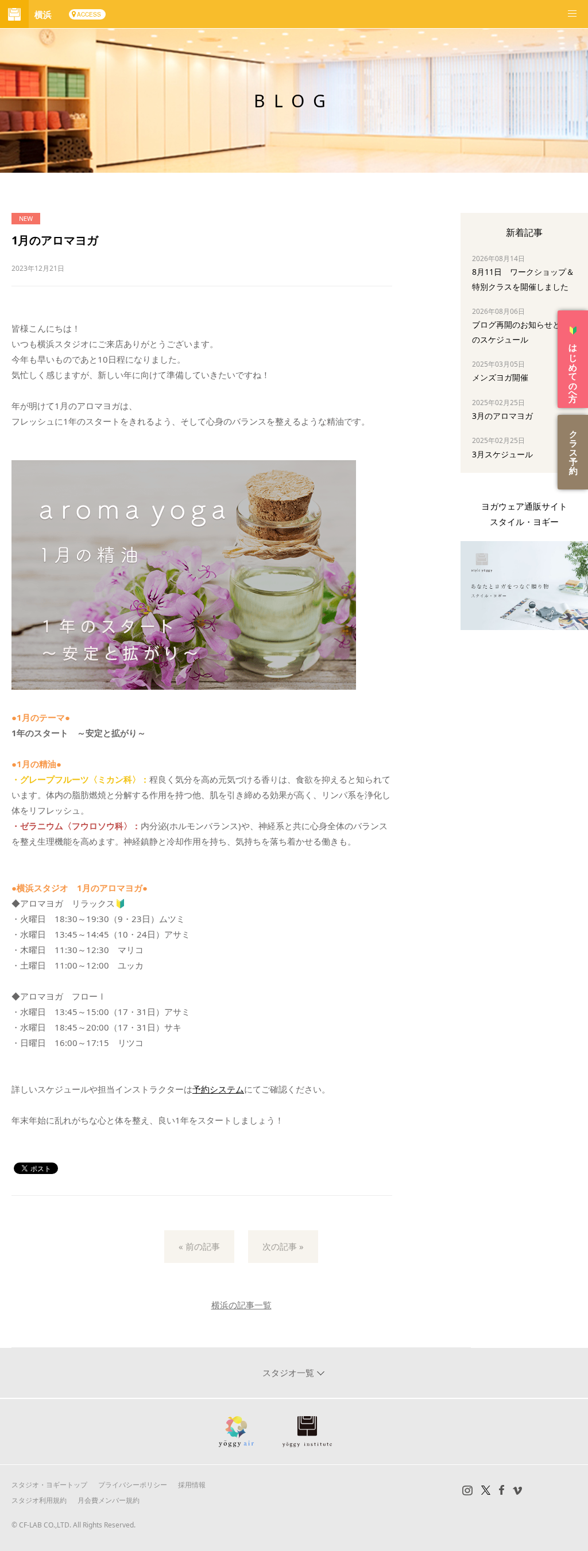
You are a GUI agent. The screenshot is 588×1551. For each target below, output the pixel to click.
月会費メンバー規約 (109, 1500)
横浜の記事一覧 (241, 1305)
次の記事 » (283, 1246)
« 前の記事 (199, 1246)
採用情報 (192, 1485)
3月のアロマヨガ (502, 415)
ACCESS (89, 14)
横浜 (43, 14)
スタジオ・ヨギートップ (49, 1485)
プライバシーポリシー (132, 1485)
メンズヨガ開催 (500, 377)
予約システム (218, 1089)
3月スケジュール (502, 454)
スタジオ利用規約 (39, 1500)
